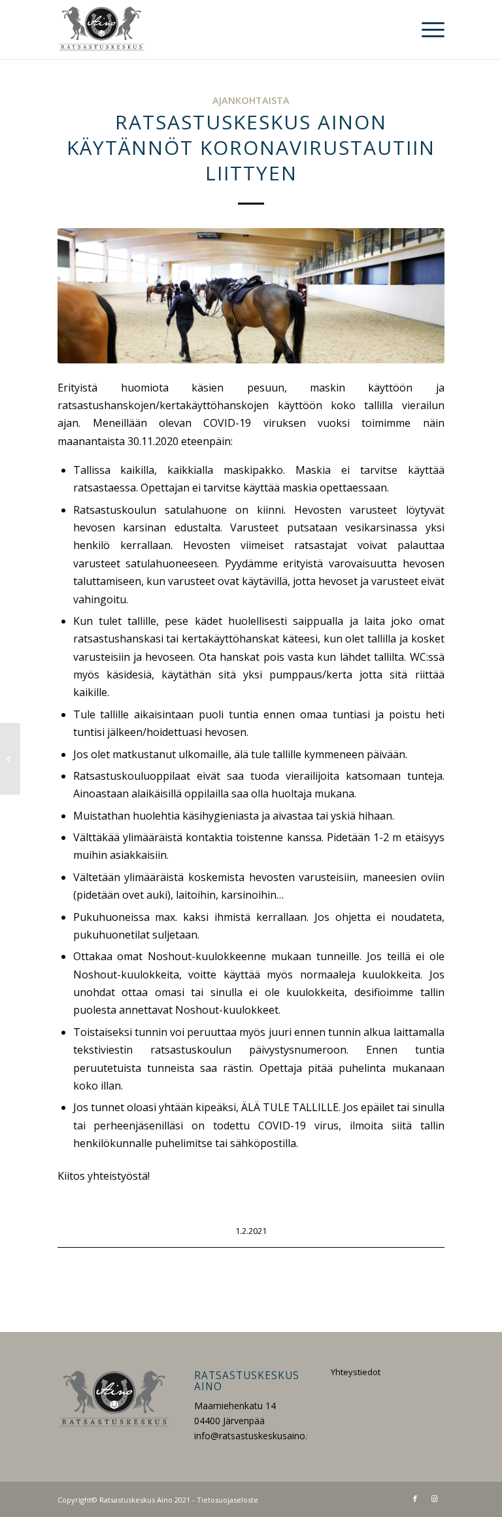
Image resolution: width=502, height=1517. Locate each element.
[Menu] (426, 29)
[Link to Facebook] (415, 1499)
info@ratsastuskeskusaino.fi (253, 1435)
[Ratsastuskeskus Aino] (102, 29)
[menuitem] (426, 29)
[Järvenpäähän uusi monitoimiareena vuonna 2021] (10, 759)
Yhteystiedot (355, 1372)
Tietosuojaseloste (227, 1500)
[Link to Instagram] (434, 1499)
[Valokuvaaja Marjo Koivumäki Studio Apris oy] (251, 295)
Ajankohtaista (251, 100)
